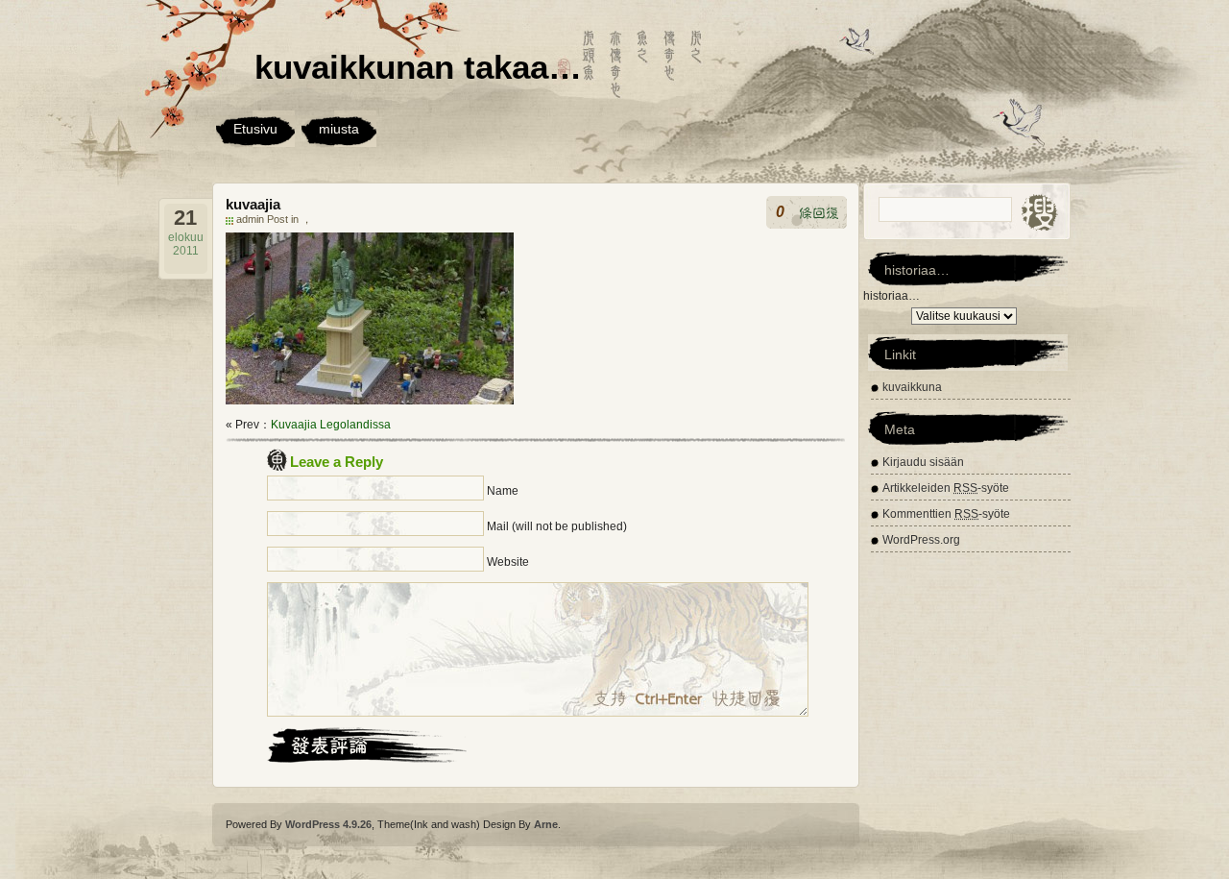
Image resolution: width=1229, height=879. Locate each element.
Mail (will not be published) (557, 526)
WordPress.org (921, 540)
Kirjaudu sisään (923, 462)
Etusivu (255, 128)
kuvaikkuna (912, 387)
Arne (546, 824)
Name (502, 491)
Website (508, 562)
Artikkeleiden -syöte (945, 488)
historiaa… (891, 296)
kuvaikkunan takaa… (418, 66)
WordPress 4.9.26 (328, 824)
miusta (339, 128)
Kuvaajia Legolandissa (331, 424)
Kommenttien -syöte (946, 514)
